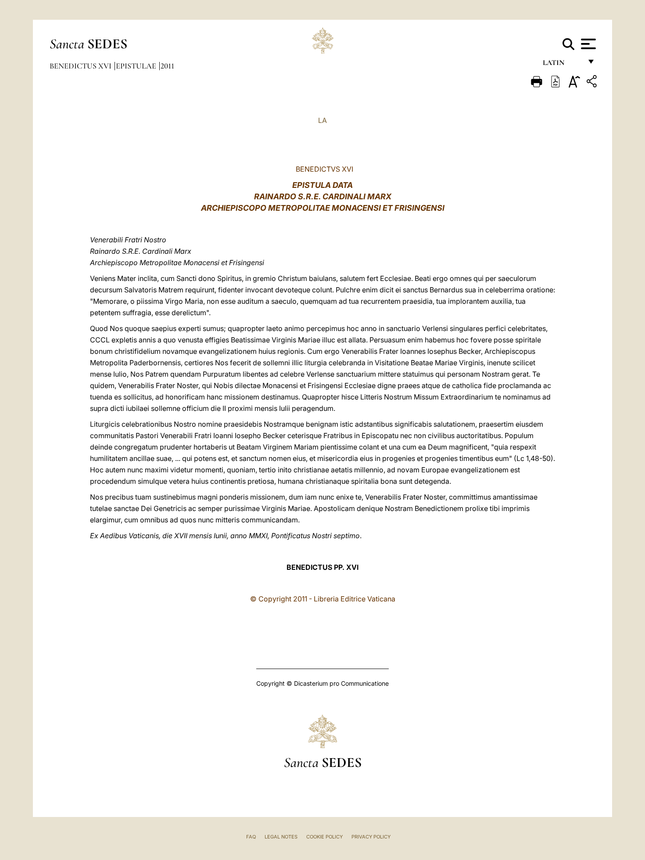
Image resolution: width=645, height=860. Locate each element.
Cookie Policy (324, 837)
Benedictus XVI (81, 66)
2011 (167, 66)
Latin (562, 65)
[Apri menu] (587, 43)
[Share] (593, 82)
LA (322, 120)
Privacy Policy (371, 837)
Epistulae (137, 66)
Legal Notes (281, 837)
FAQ (251, 837)
